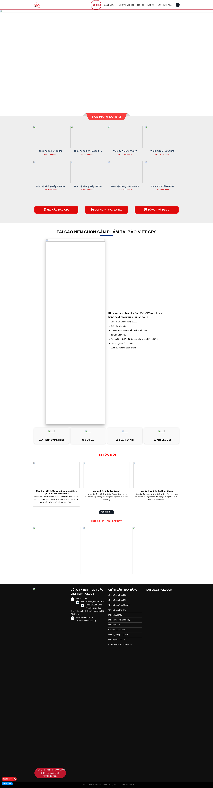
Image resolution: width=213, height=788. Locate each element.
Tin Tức (140, 5)
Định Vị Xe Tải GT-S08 (162, 186)
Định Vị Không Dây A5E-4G (50, 186)
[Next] (205, 60)
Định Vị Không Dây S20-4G (125, 186)
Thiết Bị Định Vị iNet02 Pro (88, 151)
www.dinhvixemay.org (86, 621)
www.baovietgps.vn (84, 617)
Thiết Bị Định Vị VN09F (162, 151)
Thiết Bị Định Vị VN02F (125, 151)
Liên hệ (150, 5)
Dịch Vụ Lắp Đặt (126, 5)
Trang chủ (96, 5)
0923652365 (7, 779)
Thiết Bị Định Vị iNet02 (50, 151)
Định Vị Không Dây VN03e (88, 186)
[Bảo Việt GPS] (45, 4)
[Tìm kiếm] (178, 5)
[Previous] (7, 60)
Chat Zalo (7, 783)
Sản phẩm (109, 5)
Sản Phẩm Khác (165, 5)
